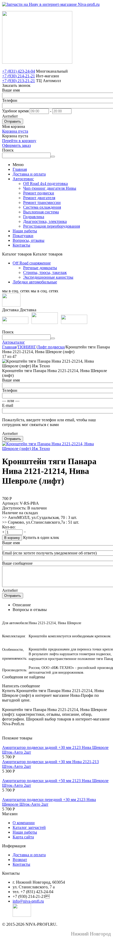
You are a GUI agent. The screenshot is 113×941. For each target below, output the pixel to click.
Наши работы (25, 231)
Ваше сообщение (17, 563)
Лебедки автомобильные (35, 282)
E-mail (7, 405)
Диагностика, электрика (45, 221)
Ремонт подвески (38, 193)
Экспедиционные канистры (48, 277)
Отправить (12, 121)
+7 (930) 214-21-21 (18, 76)
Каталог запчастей (29, 827)
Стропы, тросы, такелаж (45, 272)
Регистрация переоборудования (51, 226)
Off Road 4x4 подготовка (45, 183)
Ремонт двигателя (39, 198)
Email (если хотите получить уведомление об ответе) (49, 553)
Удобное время (15, 111)
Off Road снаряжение (32, 263)
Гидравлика (33, 216)
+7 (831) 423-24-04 (18, 71)
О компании (24, 822)
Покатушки (23, 235)
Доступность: (14, 508)
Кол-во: (9, 527)
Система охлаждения (42, 207)
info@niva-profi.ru (28, 901)
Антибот (10, 116)
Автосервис (23, 179)
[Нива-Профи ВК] (11, 305)
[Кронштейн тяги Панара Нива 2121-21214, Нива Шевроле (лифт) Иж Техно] (56, 448)
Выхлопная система (41, 212)
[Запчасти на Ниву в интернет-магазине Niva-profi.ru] (51, 4)
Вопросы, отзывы (28, 240)
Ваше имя (11, 90)
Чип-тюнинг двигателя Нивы (49, 188)
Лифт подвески (51, 347)
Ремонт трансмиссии (42, 202)
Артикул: (10, 503)
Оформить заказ (16, 145)
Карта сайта (23, 837)
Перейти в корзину (19, 140)
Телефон (9, 100)
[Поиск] (53, 156)
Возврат (20, 859)
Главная (20, 169)
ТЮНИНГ (26, 347)
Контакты (21, 245)
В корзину (12, 538)
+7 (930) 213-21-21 (18, 80)
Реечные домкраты (40, 268)
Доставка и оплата (29, 174)
